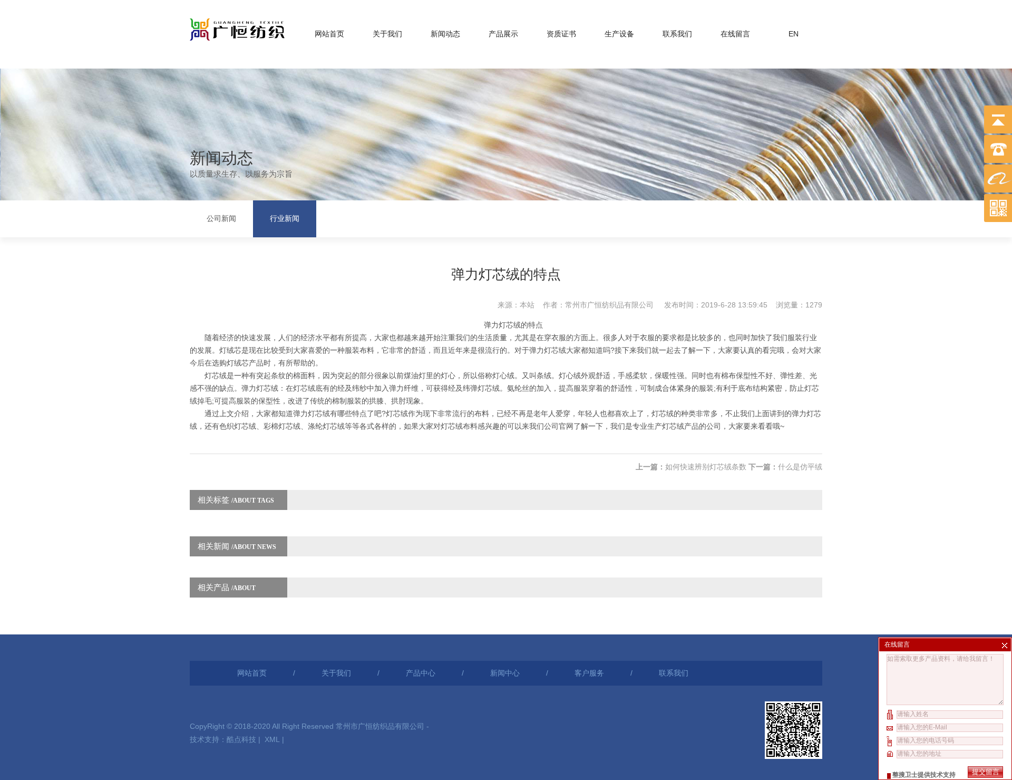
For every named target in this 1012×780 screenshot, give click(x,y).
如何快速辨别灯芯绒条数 (705, 467)
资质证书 (561, 34)
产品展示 (503, 34)
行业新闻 (284, 219)
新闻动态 (445, 34)
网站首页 (329, 34)
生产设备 (619, 34)
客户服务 (589, 673)
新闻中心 (505, 673)
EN (794, 34)
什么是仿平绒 (800, 467)
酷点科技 (241, 739)
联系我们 (677, 34)
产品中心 (420, 673)
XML (272, 739)
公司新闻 (221, 219)
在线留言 (735, 34)
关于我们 (387, 34)
